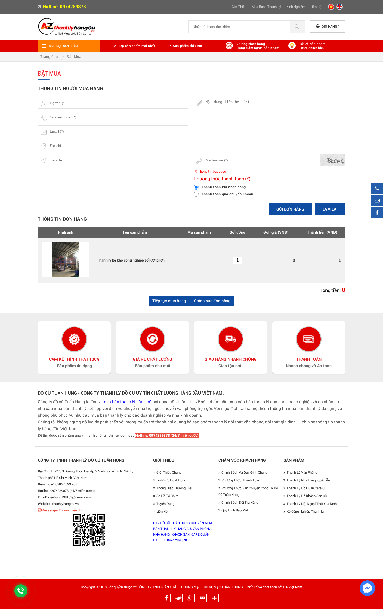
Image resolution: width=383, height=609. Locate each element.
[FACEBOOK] (377, 212)
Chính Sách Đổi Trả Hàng (239, 502)
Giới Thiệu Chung (168, 472)
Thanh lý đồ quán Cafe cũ (306, 488)
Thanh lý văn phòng (302, 472)
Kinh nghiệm (295, 6)
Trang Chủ (49, 56)
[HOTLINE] (377, 188)
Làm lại (330, 209)
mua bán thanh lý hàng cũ (127, 401)
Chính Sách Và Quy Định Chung (244, 472)
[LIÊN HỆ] (377, 200)
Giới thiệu (239, 6)
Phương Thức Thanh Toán (240, 480)
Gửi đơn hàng (290, 209)
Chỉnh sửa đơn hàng (212, 300)
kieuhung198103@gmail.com (69, 497)
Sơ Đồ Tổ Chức (167, 495)
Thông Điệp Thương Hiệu (174, 488)
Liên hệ (316, 6)
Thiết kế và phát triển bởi (263, 587)
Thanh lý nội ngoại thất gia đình (312, 503)
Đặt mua (74, 56)
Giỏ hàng (331, 26)
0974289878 (73, 6)
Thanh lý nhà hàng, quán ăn (308, 480)
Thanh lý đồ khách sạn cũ (307, 495)
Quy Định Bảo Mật (234, 510)
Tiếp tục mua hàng (169, 300)
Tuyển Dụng (165, 503)
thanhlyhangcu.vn (65, 503)
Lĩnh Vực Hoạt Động (171, 480)
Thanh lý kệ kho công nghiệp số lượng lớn (131, 260)
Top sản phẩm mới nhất (136, 45)
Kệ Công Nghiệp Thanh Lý (306, 511)
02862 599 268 (66, 484)
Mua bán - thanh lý (266, 6)
